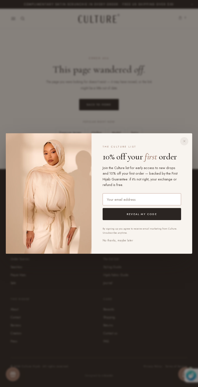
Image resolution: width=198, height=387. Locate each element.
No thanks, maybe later (118, 240)
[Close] (184, 141)
